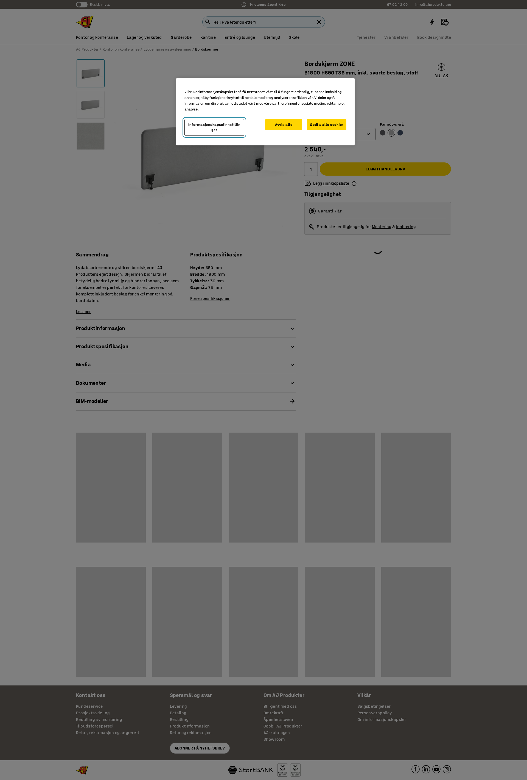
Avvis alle (284, 124)
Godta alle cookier (326, 124)
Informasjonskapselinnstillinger (214, 127)
